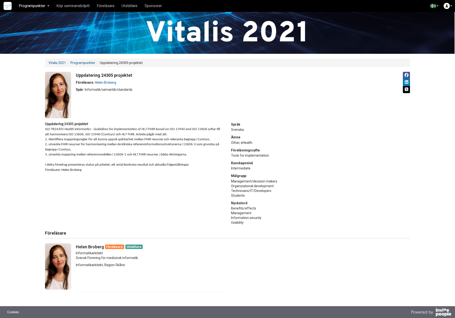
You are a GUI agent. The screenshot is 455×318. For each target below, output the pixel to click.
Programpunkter (82, 63)
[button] (434, 6)
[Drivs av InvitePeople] (431, 313)
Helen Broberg (105, 82)
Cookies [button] (13, 312)
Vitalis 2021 (57, 63)
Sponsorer (153, 6)
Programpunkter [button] (32, 6)
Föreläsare (105, 6)
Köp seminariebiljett (73, 6)
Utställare (129, 6)
